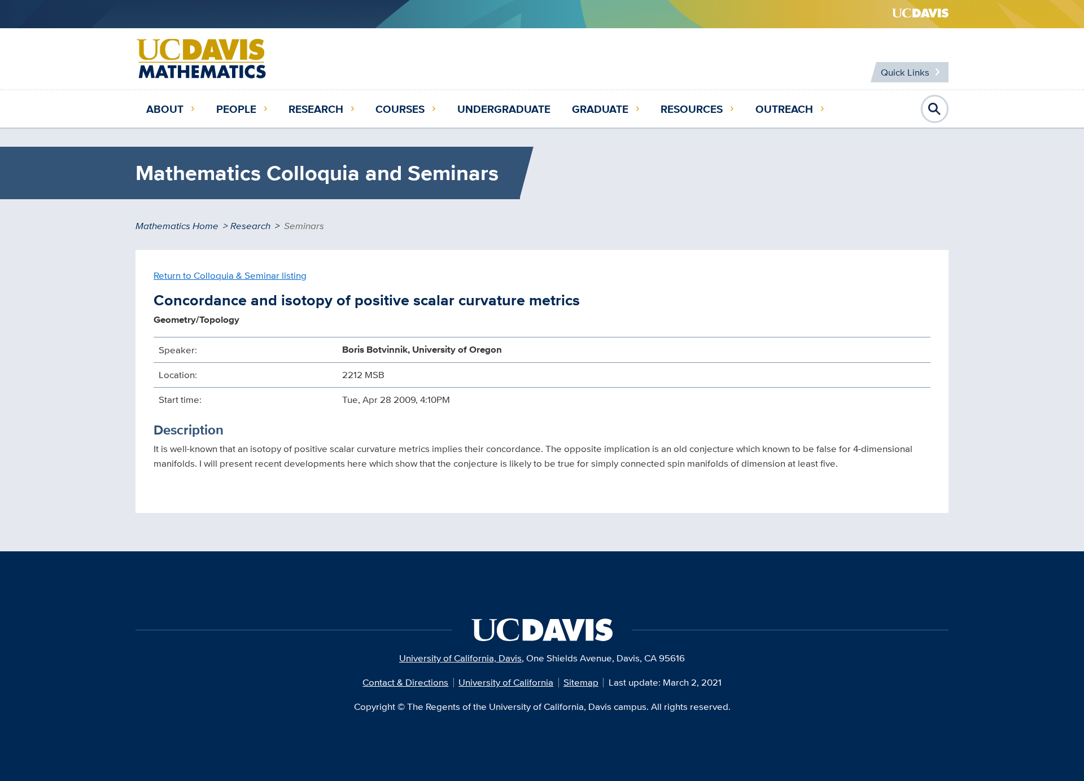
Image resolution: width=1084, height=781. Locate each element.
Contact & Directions (405, 682)
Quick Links (905, 72)
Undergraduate (503, 109)
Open (935, 109)
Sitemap (580, 682)
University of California (505, 682)
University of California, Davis (460, 658)
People (236, 109)
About (164, 109)
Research (316, 109)
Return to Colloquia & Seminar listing (230, 275)
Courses (400, 109)
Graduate (600, 109)
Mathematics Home (177, 225)
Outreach (784, 109)
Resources (692, 109)
